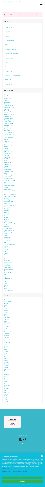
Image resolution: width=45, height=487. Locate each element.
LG (5, 248)
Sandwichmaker (9, 171)
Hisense (6, 335)
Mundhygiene (8, 209)
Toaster (6, 173)
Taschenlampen (9, 145)
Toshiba (6, 389)
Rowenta (6, 367)
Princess (6, 362)
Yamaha (6, 392)
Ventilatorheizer (9, 269)
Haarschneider (8, 201)
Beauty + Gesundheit (10, 194)
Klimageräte (7, 264)
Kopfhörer (7, 226)
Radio (5, 233)
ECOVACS (7, 323)
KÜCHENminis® (9, 278)
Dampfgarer (7, 104)
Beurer (6, 307)
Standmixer (7, 169)
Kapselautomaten (9, 136)
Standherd (7, 109)
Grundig (6, 333)
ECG (5, 328)
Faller (5, 398)
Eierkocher (7, 154)
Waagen (6, 212)
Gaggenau (7, 97)
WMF (5, 274)
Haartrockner (8, 203)
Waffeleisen (7, 177)
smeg (5, 376)
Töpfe (6, 161)
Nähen (6, 187)
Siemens (6, 374)
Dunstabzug (7, 111)
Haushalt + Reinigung (10, 180)
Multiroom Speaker (9, 232)
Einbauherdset (8, 106)
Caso (5, 314)
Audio (6, 221)
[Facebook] (20, 439)
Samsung (7, 257)
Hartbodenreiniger (9, 185)
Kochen (6, 100)
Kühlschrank (7, 116)
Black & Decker (8, 309)
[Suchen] (37, 3)
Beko (5, 305)
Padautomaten (8, 137)
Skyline (6, 285)
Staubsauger (8, 189)
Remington (7, 364)
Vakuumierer (8, 150)
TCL (5, 258)
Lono (5, 283)
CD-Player (7, 225)
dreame (6, 401)
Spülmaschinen (8, 123)
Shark (6, 373)
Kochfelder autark (9, 107)
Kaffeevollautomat (9, 134)
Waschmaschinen (9, 127)
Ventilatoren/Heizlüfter (10, 191)
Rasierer (6, 210)
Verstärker (7, 239)
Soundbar (7, 237)
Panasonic (7, 253)
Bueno (6, 276)
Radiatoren (7, 267)
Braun (6, 312)
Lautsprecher (8, 228)
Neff (5, 353)
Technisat (7, 260)
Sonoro (6, 380)
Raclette (6, 148)
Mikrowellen (7, 164)
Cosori (6, 399)
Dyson (6, 321)
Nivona (6, 289)
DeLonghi (7, 317)
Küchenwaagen (8, 175)
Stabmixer (7, 168)
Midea (6, 394)
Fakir (5, 330)
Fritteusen (7, 157)
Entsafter (7, 155)
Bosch (6, 310)
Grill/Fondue (7, 159)
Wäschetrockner (9, 125)
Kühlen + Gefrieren (9, 114)
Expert (6, 325)
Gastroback (7, 332)
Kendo (6, 246)
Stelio (5, 287)
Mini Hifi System (9, 230)
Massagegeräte (8, 207)
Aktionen (6, 219)
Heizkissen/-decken (9, 205)
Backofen (7, 102)
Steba (6, 381)
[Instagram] (24, 439)
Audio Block (7, 273)
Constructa (7, 316)
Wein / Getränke (9, 121)
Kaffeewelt (7, 130)
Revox (6, 365)
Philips (6, 255)
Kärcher (6, 337)
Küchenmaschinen (9, 143)
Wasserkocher (8, 178)
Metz (5, 251)
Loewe (6, 249)
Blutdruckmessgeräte (10, 196)
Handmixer (7, 166)
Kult (5, 280)
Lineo (5, 281)
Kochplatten (7, 162)
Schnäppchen (9, 290)
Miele (5, 350)
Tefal (5, 387)
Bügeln (6, 182)
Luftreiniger (7, 266)
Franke (6, 300)
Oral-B (6, 396)
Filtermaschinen (9, 132)
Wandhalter (7, 241)
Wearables (7, 214)
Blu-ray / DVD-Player (10, 223)
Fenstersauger (8, 184)
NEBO (6, 351)
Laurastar (7, 342)
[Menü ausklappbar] (41, 3)
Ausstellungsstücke (9, 244)
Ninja (5, 355)
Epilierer (6, 198)
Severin (6, 371)
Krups (6, 341)
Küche (6, 146)
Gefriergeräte (8, 120)
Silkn (5, 378)
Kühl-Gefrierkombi (9, 118)
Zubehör (6, 113)
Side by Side (7, 98)
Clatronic (6, 319)
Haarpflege (7, 200)
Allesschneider (8, 152)
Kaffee (6, 139)
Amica (6, 303)
